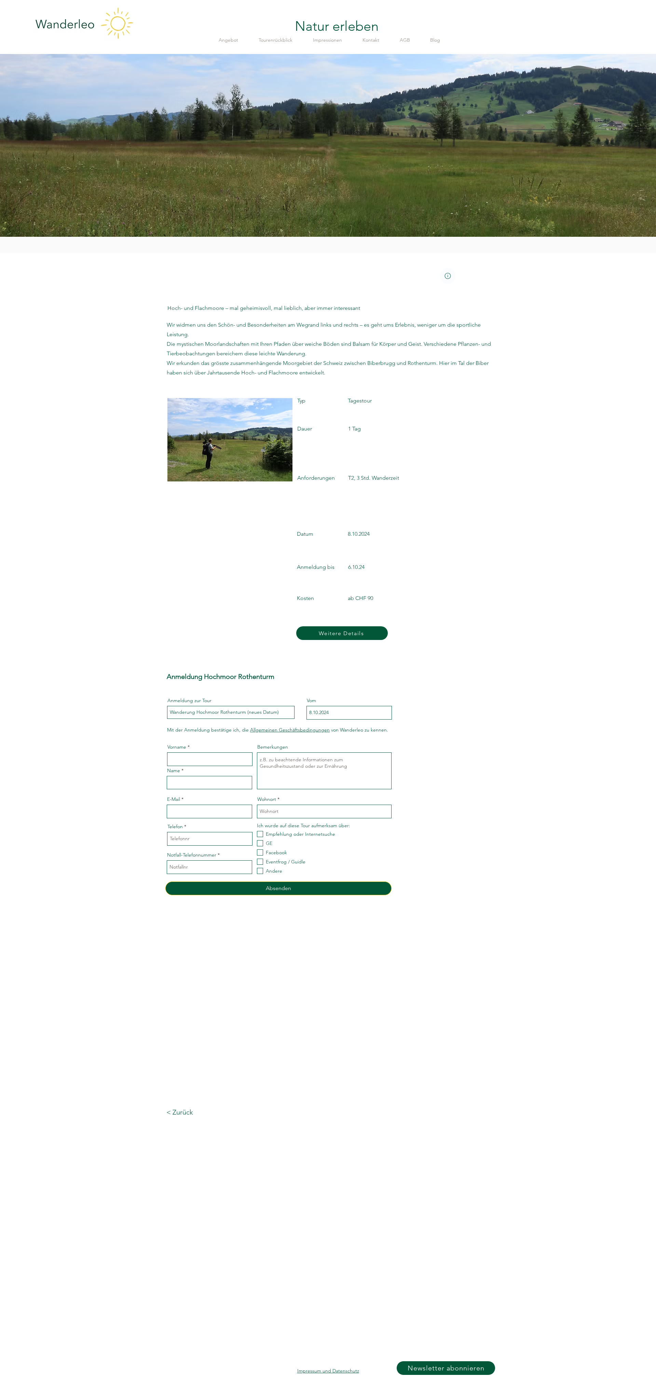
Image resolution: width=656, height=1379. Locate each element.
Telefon (175, 826)
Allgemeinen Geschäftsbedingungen (290, 730)
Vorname (176, 747)
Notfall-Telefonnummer (191, 854)
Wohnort (266, 799)
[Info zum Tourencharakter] (448, 276)
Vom (311, 700)
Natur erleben (337, 26)
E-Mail (173, 799)
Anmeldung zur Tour (189, 700)
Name (173, 770)
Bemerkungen (272, 747)
